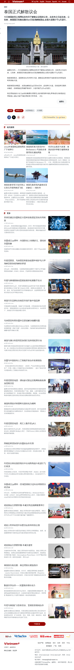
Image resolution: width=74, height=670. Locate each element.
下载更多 (37, 624)
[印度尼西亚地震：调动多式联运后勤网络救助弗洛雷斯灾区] (59, 386)
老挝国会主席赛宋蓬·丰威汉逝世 (18, 545)
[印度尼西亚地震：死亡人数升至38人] (59, 429)
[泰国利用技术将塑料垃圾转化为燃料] (59, 409)
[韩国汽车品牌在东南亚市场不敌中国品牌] (59, 306)
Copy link (23, 117)
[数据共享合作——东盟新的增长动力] (59, 591)
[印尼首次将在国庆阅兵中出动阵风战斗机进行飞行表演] (59, 469)
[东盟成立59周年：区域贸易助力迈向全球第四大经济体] (59, 490)
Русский (64, 1)
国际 (5, 7)
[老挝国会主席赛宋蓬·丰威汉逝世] (59, 551)
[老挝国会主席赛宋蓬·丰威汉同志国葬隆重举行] (59, 511)
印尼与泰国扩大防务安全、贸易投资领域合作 (24, 605)
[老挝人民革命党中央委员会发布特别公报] (59, 531)
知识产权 (40, 643)
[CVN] (24, 636)
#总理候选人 (30, 110)
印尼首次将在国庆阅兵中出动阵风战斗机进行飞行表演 (25, 464)
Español (54, 1)
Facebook (9, 117)
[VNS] (11, 636)
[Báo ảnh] (50, 636)
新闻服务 (49, 646)
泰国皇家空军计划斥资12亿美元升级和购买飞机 (14, 186)
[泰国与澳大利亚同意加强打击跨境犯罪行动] (59, 346)
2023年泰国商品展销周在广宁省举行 (15, 148)
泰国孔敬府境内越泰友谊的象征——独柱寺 (36, 186)
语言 (63, 643)
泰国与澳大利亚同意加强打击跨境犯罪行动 (23, 340)
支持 (58, 643)
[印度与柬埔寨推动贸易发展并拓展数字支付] (59, 286)
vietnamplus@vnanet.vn (49, 659)
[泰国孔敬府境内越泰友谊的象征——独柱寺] (37, 175)
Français (48, 1)
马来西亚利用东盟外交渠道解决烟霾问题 (22, 320)
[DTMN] (36, 636)
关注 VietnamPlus (49, 117)
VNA (68, 643)
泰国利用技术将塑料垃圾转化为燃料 (20, 403)
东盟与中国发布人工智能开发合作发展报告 (23, 360)
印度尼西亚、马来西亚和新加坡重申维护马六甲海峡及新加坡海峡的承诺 (25, 262)
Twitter (14, 117)
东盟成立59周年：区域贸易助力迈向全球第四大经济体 (25, 485)
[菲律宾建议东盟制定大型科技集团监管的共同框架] (59, 223)
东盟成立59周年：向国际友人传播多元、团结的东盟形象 (25, 242)
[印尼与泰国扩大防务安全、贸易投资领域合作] (59, 611)
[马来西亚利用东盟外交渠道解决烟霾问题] (59, 326)
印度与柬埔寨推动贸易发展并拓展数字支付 (23, 280)
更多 (9, 213)
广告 (55, 646)
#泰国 (10, 110)
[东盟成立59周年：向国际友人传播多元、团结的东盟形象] (59, 246)
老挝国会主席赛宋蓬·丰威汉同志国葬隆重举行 (24, 505)
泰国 (40, 110)
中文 (59, 1)
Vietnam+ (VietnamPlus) (18, 1)
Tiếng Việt (35, 1)
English (42, 1)
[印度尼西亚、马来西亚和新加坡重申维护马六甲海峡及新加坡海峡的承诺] (59, 266)
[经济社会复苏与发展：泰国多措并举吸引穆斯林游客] (59, 137)
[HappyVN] (62, 636)
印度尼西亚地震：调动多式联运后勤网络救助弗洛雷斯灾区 (25, 382)
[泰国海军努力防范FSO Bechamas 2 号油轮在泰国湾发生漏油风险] (37, 137)
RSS (54, 643)
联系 (59, 646)
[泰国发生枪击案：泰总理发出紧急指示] (59, 571)
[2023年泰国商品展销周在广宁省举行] (15, 137)
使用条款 (48, 643)
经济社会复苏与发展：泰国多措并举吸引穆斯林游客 (58, 150)
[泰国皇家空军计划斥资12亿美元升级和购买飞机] (15, 175)
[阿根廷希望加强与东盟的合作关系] (59, 449)
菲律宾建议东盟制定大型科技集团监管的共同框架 (25, 219)
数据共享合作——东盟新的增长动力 (19, 585)
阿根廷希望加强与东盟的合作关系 (19, 443)
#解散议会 (19, 110)
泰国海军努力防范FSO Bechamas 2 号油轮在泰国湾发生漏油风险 (36, 150)
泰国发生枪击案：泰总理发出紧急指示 (21, 565)
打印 (18, 117)
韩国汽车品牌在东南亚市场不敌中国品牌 (22, 300)
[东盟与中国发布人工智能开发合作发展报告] (59, 366)
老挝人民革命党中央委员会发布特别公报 (22, 525)
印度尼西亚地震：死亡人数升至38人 (20, 423)
